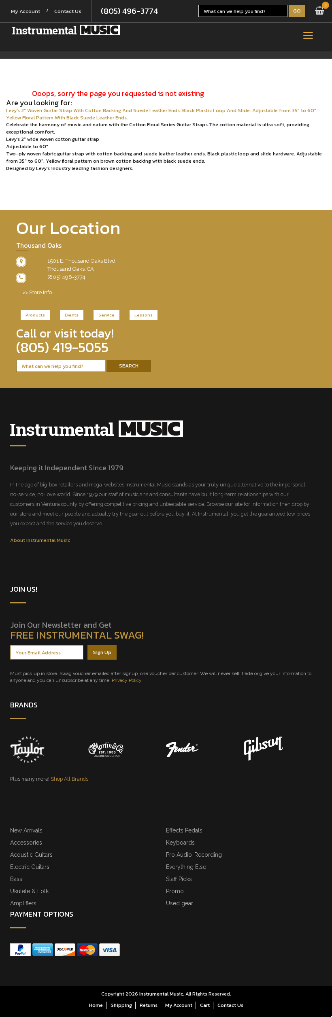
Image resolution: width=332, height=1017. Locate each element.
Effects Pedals (184, 830)
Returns (148, 1005)
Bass (16, 879)
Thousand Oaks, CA (70, 269)
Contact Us (67, 11)
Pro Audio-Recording (194, 854)
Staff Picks (179, 879)
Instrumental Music (161, 994)
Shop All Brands (69, 779)
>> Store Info (37, 292)
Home (96, 1005)
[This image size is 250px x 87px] (66, 30)
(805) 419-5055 (62, 347)
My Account (25, 11)
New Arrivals (26, 830)
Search (128, 365)
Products (35, 315)
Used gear (179, 903)
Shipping (121, 1005)
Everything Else (186, 867)
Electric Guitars (29, 867)
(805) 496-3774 (129, 11)
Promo (175, 891)
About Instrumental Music (40, 540)
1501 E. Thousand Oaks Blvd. (82, 261)
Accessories (26, 842)
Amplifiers (23, 903)
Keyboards (180, 842)
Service (106, 315)
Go (297, 11)
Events (72, 315)
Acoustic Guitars (31, 854)
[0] (319, 11)
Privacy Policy (127, 680)
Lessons (143, 315)
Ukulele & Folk (29, 891)
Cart (205, 1005)
